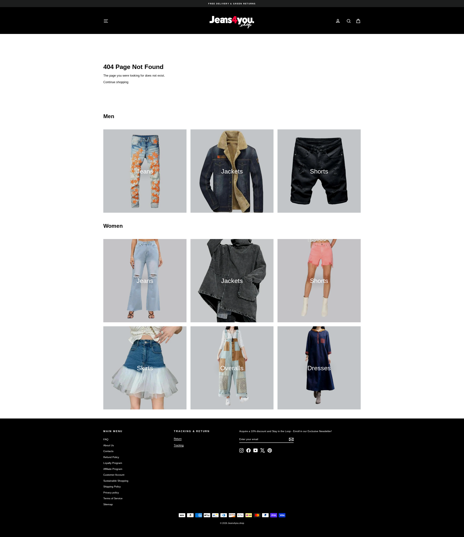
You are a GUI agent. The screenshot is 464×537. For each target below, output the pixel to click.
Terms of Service (113, 498)
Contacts (108, 451)
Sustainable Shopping (115, 480)
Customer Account (113, 474)
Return (178, 438)
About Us (108, 445)
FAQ (105, 439)
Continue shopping (115, 82)
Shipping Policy (112, 486)
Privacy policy (111, 492)
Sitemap (108, 504)
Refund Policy (111, 457)
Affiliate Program (112, 468)
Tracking (179, 445)
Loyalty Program (112, 463)
